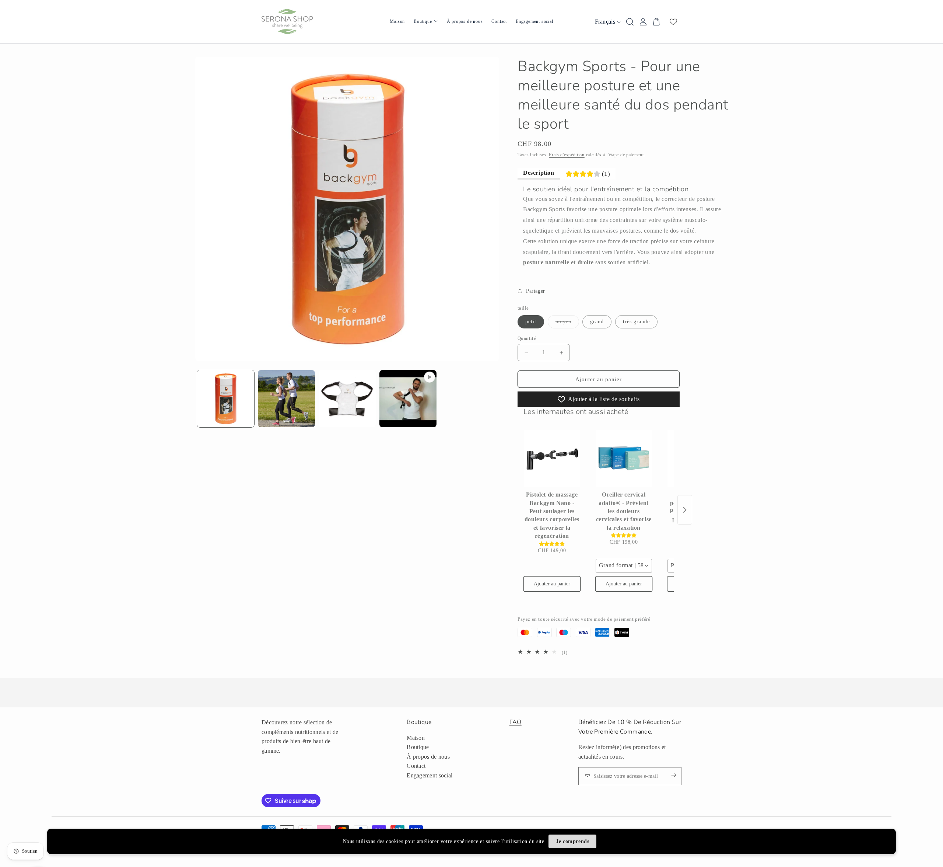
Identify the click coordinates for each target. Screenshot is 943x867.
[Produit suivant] (684, 510)
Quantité (527, 338)
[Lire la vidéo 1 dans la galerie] (408, 398)
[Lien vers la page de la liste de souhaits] (673, 21)
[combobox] (624, 566)
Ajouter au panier (552, 583)
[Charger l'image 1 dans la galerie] (225, 398)
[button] (531, 291)
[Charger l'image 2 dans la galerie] (286, 398)
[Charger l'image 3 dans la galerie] (347, 398)
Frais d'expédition (567, 154)
